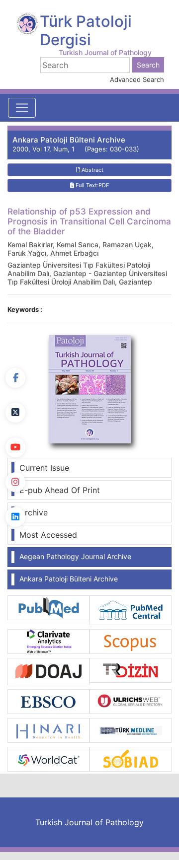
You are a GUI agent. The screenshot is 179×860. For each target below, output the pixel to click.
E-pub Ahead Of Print (59, 490)
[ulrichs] (130, 701)
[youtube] (15, 447)
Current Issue (44, 468)
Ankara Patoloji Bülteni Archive (68, 578)
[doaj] (48, 671)
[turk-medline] (130, 729)
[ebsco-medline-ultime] (48, 701)
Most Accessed (48, 535)
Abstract (91, 169)
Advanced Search (137, 79)
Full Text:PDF (91, 185)
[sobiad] (130, 758)
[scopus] (130, 641)
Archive (33, 512)
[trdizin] (130, 669)
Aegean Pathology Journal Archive (75, 556)
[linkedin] (15, 517)
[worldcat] (48, 758)
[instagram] (15, 482)
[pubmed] (48, 607)
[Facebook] (15, 378)
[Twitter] (15, 413)
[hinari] (48, 729)
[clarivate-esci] (48, 641)
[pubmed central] (130, 610)
